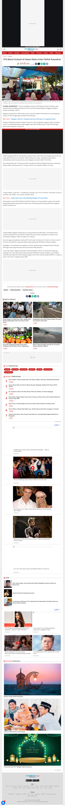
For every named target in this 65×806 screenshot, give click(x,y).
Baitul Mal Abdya (8, 372)
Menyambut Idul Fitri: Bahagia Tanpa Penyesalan (18, 767)
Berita (10, 56)
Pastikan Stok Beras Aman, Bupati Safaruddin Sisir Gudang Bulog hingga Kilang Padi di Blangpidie (33, 415)
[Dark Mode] (58, 49)
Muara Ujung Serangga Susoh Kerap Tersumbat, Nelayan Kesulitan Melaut (46, 345)
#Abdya (6, 290)
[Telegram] (44, 64)
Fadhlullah (39, 369)
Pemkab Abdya (23, 369)
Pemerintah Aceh (48, 369)
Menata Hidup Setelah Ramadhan (13, 696)
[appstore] (29, 781)
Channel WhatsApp (52, 286)
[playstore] (35, 781)
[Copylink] (47, 64)
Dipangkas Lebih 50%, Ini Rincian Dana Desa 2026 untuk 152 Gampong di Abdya (33, 119)
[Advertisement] (32, 23)
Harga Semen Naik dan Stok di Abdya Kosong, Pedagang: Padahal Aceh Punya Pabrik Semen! (33, 385)
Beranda (5, 56)
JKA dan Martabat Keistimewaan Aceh (23, 593)
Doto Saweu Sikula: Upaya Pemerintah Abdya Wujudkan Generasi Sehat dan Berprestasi (34, 584)
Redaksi (22, 63)
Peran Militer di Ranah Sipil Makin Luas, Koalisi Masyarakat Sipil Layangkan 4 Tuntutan (34, 409)
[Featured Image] (32, 83)
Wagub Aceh (32, 369)
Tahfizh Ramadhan (15, 290)
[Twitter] (39, 64)
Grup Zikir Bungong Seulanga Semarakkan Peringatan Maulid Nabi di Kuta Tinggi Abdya (16, 345)
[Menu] (4, 49)
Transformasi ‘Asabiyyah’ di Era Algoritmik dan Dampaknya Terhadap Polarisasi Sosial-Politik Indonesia (35, 602)
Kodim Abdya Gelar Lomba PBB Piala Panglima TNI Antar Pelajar (29, 198)
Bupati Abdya (15, 369)
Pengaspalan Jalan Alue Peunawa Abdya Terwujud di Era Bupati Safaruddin (47, 320)
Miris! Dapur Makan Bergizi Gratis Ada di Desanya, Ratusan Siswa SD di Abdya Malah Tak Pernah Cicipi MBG (34, 397)
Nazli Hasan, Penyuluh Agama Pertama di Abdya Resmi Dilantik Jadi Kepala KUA (32, 403)
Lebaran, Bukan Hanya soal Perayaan (14, 731)
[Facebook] (36, 64)
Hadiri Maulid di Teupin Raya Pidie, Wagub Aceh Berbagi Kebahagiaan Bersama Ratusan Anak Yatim (17, 321)
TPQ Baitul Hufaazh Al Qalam (28, 290)
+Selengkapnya (57, 421)
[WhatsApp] (41, 64)
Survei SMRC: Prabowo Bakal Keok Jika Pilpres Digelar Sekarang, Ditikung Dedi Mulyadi (34, 379)
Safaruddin (7, 369)
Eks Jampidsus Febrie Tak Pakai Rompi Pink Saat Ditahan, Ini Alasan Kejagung (31, 391)
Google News (29, 286)
